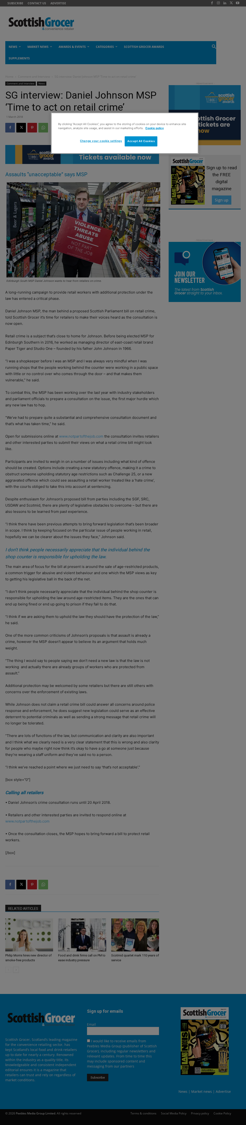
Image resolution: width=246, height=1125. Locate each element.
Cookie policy (154, 128)
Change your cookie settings (101, 141)
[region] (124, 133)
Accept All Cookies (141, 141)
